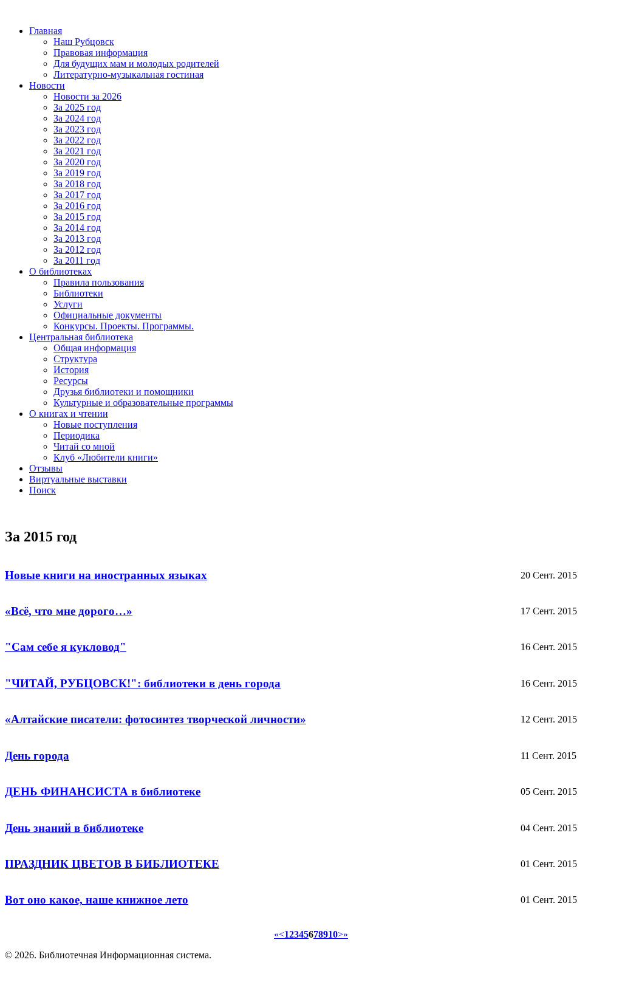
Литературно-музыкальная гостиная (128, 74)
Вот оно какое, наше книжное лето (96, 899)
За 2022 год (77, 140)
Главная (45, 31)
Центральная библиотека (81, 337)
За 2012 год (77, 249)
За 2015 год (77, 216)
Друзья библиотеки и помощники (123, 391)
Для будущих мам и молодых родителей (136, 63)
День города (37, 755)
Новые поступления (95, 424)
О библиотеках (60, 271)
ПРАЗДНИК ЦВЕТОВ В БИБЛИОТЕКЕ (112, 863)
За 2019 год (77, 173)
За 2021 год (77, 151)
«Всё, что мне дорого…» (68, 611)
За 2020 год (77, 162)
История (71, 370)
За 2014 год (77, 227)
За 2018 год (77, 184)
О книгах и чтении (68, 413)
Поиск (42, 490)
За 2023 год (77, 129)
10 (333, 934)
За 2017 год (77, 195)
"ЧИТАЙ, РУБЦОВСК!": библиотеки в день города (143, 683)
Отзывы (46, 468)
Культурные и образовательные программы (143, 402)
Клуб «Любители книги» (105, 457)
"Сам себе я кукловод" (65, 646)
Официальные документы (107, 315)
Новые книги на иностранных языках (106, 575)
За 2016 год (77, 206)
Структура (75, 359)
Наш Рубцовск (83, 41)
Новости (47, 85)
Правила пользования (98, 282)
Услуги (68, 304)
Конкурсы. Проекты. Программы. (123, 326)
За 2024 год (77, 118)
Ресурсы (70, 381)
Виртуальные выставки (78, 479)
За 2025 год (77, 107)
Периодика (76, 435)
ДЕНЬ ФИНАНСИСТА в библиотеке (102, 791)
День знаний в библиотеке (74, 828)
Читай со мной (84, 446)
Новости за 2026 (87, 96)
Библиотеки (78, 293)
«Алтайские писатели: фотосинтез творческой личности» (155, 719)
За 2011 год (76, 260)
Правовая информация (100, 52)
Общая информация (94, 348)
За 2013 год (77, 238)
